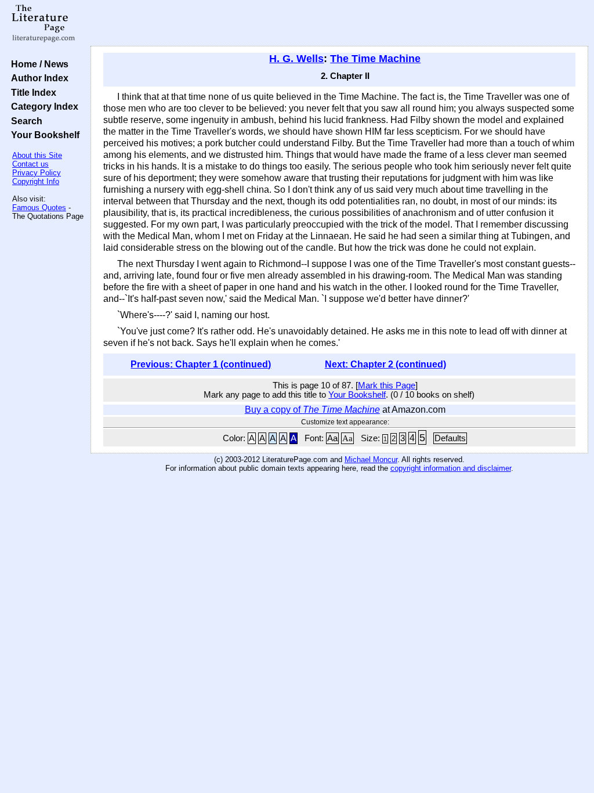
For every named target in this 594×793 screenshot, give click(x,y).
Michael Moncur (371, 459)
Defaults (450, 438)
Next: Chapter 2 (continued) (385, 364)
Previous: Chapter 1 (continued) (201, 364)
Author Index (37, 78)
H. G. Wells (296, 58)
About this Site (37, 155)
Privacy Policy (36, 172)
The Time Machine (375, 58)
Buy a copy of (312, 409)
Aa (332, 438)
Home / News (37, 64)
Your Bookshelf (42, 134)
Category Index (42, 106)
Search (24, 121)
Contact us (30, 164)
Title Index (31, 92)
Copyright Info (35, 181)
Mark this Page (386, 385)
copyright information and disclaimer (450, 468)
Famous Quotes (39, 207)
